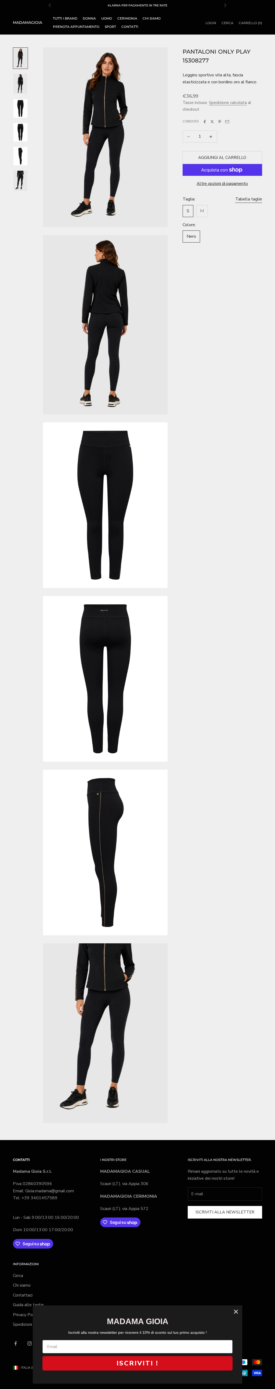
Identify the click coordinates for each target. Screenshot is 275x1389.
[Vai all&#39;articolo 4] (20, 132)
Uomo (106, 18)
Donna (89, 18)
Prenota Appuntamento (76, 27)
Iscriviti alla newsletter (225, 1212)
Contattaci (22, 1295)
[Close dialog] (236, 1312)
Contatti (129, 27)
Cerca (18, 1276)
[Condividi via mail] (227, 122)
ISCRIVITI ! (137, 1363)
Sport (110, 27)
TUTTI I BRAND (65, 18)
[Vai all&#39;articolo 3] (20, 108)
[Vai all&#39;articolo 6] (20, 180)
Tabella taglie (248, 199)
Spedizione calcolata (228, 102)
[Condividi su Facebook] (204, 122)
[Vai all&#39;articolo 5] (20, 156)
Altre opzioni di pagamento (222, 184)
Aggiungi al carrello (222, 157)
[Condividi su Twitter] (212, 122)
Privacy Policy (26, 1315)
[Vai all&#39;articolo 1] (20, 58)
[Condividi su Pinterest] (220, 122)
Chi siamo (152, 18)
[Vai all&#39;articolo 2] (20, 83)
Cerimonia (127, 18)
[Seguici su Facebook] (15, 1343)
